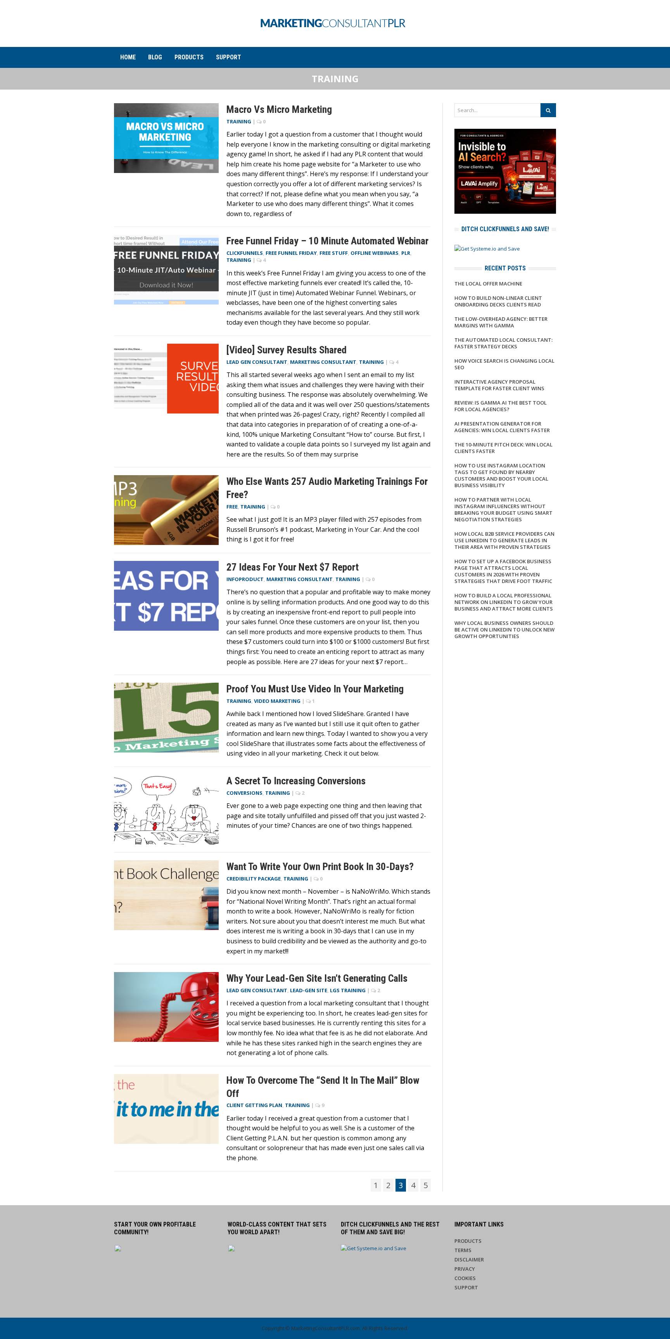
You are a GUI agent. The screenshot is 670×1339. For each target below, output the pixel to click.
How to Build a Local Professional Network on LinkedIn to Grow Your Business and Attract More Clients (503, 602)
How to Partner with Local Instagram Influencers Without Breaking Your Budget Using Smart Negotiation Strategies (503, 509)
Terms (462, 1250)
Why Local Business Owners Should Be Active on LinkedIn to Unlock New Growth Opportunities (504, 629)
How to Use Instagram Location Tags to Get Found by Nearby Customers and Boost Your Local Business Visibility (501, 475)
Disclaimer (469, 1259)
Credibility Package (253, 878)
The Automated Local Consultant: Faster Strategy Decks (503, 343)
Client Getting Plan (254, 1105)
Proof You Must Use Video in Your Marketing (315, 689)
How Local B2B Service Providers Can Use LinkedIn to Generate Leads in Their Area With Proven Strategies (504, 540)
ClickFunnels (244, 252)
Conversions (244, 792)
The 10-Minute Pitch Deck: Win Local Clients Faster (503, 448)
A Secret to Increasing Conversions (296, 781)
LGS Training (348, 990)
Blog (155, 57)
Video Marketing (277, 700)
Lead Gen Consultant (256, 361)
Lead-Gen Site (308, 990)
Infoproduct (245, 579)
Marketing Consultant (323, 361)
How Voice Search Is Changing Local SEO (504, 364)
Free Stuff (333, 252)
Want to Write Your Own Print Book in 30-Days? (320, 866)
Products (189, 57)
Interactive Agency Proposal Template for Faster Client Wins (499, 385)
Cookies (465, 1278)
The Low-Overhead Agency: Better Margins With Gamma (500, 322)
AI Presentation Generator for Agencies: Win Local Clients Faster (502, 427)
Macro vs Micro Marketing (279, 109)
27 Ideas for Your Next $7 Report (292, 567)
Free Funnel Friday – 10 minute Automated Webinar (327, 241)
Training (238, 121)
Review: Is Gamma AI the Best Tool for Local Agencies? (500, 406)
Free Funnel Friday (291, 252)
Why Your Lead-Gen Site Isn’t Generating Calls (317, 978)
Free (232, 506)
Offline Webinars (375, 252)
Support (228, 57)
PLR (405, 252)
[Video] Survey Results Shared (286, 350)
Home (128, 57)
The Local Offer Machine (488, 283)
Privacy (464, 1268)
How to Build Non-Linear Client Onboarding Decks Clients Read (498, 301)
